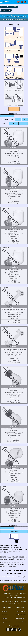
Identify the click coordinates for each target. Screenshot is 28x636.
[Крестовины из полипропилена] (19, 86)
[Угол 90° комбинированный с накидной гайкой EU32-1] (14, 498)
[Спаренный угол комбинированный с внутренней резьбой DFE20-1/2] (14, 298)
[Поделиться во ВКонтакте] (8, 629)
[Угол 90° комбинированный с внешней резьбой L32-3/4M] (14, 259)
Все (25, 119)
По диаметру (14, 109)
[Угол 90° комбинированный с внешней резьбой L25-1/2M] (14, 219)
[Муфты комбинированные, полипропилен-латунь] (9, 46)
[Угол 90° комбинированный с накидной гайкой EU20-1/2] (14, 378)
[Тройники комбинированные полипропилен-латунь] (9, 59)
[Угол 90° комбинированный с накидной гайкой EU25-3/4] (14, 458)
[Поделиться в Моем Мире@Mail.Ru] (19, 629)
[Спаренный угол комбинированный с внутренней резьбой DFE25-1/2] (14, 338)
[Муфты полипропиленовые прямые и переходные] (9, 33)
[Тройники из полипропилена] (19, 73)
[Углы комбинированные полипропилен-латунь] (19, 46)
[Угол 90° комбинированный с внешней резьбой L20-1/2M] (14, 139)
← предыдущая (14, 531)
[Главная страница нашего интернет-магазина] (14, 588)
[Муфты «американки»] (9, 86)
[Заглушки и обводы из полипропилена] (9, 73)
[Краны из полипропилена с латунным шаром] (19, 99)
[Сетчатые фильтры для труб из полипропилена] (9, 99)
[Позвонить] (18, 2)
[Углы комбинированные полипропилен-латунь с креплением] (19, 59)
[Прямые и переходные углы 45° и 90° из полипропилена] (19, 33)
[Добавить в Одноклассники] (15, 629)
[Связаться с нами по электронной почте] (22, 2)
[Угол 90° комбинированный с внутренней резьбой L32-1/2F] (14, 179)
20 (18, 119)
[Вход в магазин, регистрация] (25, 2)
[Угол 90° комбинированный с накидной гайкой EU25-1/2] (14, 418)
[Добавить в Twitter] (12, 629)
